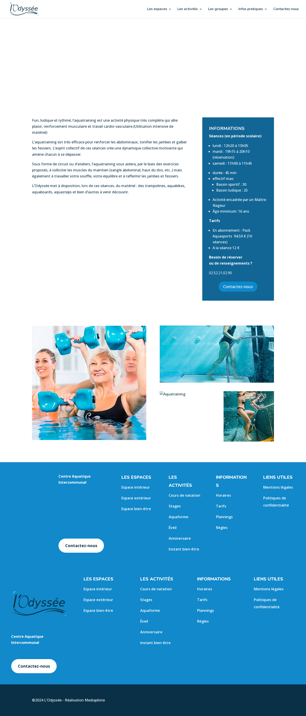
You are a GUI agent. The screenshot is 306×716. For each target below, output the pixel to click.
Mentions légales (278, 487)
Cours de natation (184, 495)
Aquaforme (178, 516)
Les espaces (157, 9)
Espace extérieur (136, 498)
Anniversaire (180, 538)
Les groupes (218, 9)
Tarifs (221, 506)
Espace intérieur (135, 487)
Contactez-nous (286, 9)
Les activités (187, 9)
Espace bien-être (136, 508)
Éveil (173, 527)
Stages (175, 506)
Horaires (223, 495)
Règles (222, 527)
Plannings (224, 516)
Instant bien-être (184, 549)
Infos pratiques (250, 9)
